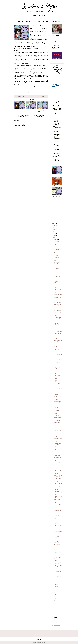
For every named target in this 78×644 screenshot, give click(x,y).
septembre (56, 584)
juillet (55, 588)
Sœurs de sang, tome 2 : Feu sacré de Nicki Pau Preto (58, 552)
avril (55, 594)
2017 (54, 607)
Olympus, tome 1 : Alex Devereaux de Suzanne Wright (58, 254)
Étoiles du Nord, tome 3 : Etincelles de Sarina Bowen (58, 286)
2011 (54, 619)
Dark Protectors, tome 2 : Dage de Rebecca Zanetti (58, 459)
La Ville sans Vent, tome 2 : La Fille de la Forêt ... (58, 388)
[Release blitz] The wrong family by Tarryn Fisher (57, 268)
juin (55, 590)
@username (40, 639)
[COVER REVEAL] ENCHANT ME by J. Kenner (57, 249)
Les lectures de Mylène (39, 6)
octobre (55, 582)
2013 (54, 615)
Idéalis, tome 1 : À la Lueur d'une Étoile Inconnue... (57, 314)
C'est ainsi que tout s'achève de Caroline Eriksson (58, 372)
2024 (54, 229)
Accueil (35, 15)
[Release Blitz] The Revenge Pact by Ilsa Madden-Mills (58, 536)
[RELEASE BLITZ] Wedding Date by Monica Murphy (57, 562)
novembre (56, 580)
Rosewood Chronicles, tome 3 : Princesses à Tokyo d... (58, 377)
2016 (54, 609)
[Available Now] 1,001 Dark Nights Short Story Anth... (58, 557)
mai (55, 592)
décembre (56, 239)
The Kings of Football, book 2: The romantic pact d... (58, 430)
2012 (54, 617)
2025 (54, 227)
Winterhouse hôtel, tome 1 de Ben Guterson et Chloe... (58, 309)
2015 (54, 611)
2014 (54, 613)
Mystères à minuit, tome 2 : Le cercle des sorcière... (58, 359)
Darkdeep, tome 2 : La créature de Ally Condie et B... (58, 346)
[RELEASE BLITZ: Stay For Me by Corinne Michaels (58, 472)
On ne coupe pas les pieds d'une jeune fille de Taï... (58, 435)
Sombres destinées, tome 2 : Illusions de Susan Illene (58, 506)
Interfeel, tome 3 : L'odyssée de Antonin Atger (58, 259)
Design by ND (43, 642)
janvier (55, 600)
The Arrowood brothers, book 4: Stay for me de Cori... (58, 454)
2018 (54, 605)
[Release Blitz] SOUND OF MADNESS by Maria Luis (58, 515)
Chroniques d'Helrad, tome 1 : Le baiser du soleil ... (58, 527)
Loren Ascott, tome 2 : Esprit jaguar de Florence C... (58, 403)
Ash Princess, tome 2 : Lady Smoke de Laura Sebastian (58, 281)
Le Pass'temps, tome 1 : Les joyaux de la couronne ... (58, 393)
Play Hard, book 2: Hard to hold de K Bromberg (57, 576)
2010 (54, 621)
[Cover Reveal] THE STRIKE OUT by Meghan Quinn (57, 318)
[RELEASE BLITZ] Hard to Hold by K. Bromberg (58, 567)
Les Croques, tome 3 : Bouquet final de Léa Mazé (58, 464)
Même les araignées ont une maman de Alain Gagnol (57, 510)
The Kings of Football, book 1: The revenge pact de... (58, 501)
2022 (54, 233)
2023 (54, 231)
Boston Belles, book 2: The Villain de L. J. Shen (58, 341)
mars (55, 596)
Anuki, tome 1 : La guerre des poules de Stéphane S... (58, 323)
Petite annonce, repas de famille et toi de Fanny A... (58, 440)
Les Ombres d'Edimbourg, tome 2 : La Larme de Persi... (58, 571)
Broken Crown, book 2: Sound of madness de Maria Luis (58, 488)
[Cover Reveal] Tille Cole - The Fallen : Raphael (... (57, 445)
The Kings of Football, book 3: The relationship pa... (58, 351)
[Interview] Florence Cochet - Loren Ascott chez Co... (57, 407)
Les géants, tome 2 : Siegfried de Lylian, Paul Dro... (57, 264)
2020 (54, 237)
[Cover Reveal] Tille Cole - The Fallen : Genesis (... (57, 480)
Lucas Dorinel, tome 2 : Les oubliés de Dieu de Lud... (58, 276)
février (55, 598)
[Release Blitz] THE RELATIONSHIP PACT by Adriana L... (58, 367)
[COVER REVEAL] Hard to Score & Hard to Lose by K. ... (58, 412)
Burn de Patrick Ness (57, 415)
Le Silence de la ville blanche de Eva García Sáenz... (57, 398)
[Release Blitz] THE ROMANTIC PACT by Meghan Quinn (58, 449)
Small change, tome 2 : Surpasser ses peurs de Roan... (58, 294)
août (55, 586)
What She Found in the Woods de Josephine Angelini (58, 531)
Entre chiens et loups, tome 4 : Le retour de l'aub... (58, 493)
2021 (54, 235)
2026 (54, 225)
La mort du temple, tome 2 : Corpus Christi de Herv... (57, 419)
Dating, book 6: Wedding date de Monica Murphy (57, 541)
